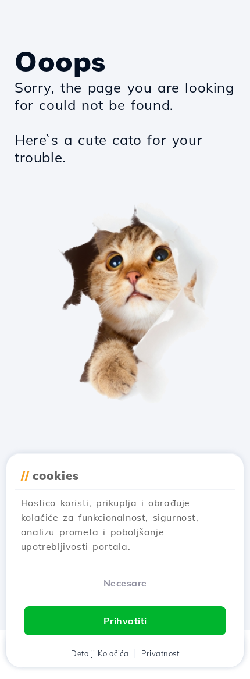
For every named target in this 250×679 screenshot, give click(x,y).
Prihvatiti (125, 621)
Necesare (125, 583)
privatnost (160, 653)
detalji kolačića (99, 653)
